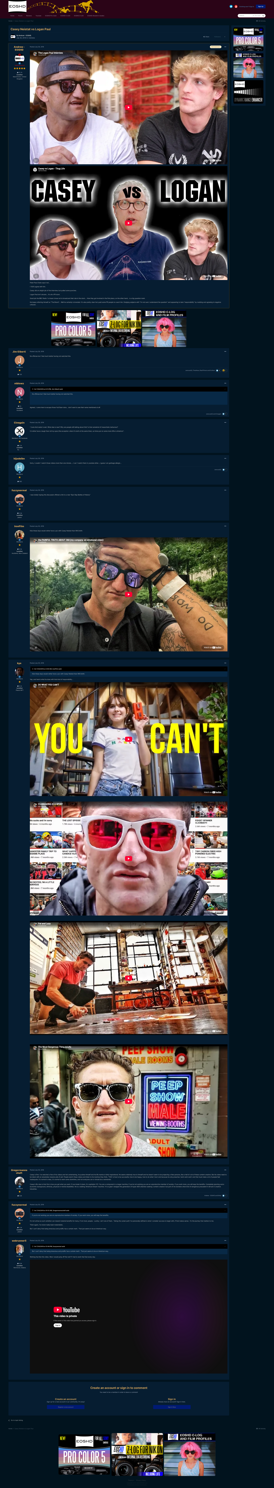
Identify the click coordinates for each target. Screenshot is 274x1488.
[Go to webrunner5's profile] (19, 1249)
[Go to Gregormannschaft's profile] (19, 1181)
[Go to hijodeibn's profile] (19, 467)
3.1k (20, 445)
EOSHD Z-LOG (79, 16)
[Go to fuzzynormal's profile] (19, 499)
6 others (212, 370)
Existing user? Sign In (246, 6)
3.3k (20, 513)
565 (20, 481)
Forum (20, 16)
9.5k (20, 549)
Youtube (38, 16)
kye (19, 663)
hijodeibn (19, 458)
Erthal (219, 1195)
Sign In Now (172, 1407)
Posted (37, 47)
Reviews (29, 16)
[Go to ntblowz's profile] (19, 392)
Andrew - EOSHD (25, 35)
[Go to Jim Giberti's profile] (19, 360)
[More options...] (225, 47)
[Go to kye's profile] (19, 672)
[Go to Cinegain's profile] (19, 431)
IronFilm (19, 526)
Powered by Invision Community (137, 1485)
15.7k (20, 72)
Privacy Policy (141, 1480)
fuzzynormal (19, 490)
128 (20, 374)
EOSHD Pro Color (51, 16)
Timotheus (196, 370)
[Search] (263, 15)
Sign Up (260, 6)
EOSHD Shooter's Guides (95, 16)
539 (20, 1196)
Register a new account (66, 1407)
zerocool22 (188, 370)
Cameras (32, 38)
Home (12, 16)
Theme (130, 1480)
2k (20, 406)
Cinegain (218, 414)
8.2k (20, 686)
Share (207, 37)
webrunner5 (19, 1240)
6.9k (20, 1263)
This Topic (257, 15)
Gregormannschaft (19, 1171)
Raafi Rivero (203, 370)
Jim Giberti (19, 351)
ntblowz (19, 383)
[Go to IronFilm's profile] (19, 535)
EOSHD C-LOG (65, 16)
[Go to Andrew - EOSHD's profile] (13, 36)
